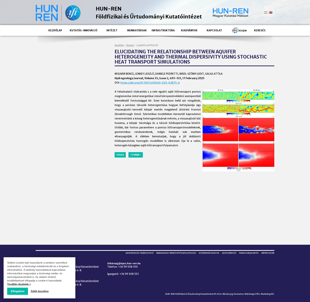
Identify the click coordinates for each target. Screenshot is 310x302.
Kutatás (130, 45)
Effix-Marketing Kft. (264, 294)
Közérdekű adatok (209, 253)
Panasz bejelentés (249, 253)
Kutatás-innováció (83, 30)
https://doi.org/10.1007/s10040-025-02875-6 (150, 82)
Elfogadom (17, 291)
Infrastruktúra (163, 30)
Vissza (120, 154)
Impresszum (267, 253)
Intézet (112, 30)
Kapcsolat (214, 30)
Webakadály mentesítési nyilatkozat (176, 253)
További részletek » (19, 284)
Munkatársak (137, 30)
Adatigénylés (229, 253)
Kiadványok (189, 30)
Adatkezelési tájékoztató (140, 253)
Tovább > (135, 154)
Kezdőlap (55, 30)
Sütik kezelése (40, 291)
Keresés (260, 30)
